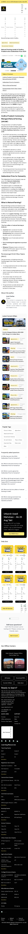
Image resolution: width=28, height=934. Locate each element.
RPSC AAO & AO (18, 864)
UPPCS (3, 799)
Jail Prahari (4, 771)
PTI (15, 757)
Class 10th (3, 832)
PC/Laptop (17, 906)
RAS (15, 765)
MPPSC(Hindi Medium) (20, 799)
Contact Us (17, 723)
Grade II (3, 754)
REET (2, 751)
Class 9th (16, 829)
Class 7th (16, 826)
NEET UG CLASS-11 (5, 882)
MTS (15, 788)
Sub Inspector (5, 768)
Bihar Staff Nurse (5, 817)
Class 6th (3, 826)
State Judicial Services (7, 891)
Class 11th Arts (18, 832)
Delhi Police (17, 785)
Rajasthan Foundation (6, 765)
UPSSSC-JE (4, 894)
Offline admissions (6, 719)
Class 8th (3, 829)
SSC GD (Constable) (6, 785)
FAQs (15, 719)
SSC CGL (16, 780)
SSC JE (16, 891)
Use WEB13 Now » (14, 534)
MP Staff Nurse (18, 817)
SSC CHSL (3, 788)
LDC (15, 771)
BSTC (2, 757)
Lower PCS (17, 848)
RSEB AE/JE (4, 897)
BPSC (15, 802)
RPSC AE (16, 897)
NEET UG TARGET (18, 879)
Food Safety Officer (6, 857)
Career (16, 721)
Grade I (16, 754)
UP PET (3, 843)
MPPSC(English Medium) (7, 802)
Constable (17, 768)
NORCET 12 (17, 811)
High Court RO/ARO (6, 848)
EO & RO (16, 796)
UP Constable (17, 840)
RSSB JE (16, 894)
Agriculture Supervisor (20, 857)
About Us (16, 717)
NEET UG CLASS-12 (6, 879)
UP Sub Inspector (5, 840)
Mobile (3, 906)
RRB (2, 814)
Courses (3, 717)
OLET (15, 882)
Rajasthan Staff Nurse (19, 814)
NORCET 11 (3, 811)
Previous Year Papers (6, 721)
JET (15, 860)
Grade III (16, 751)
